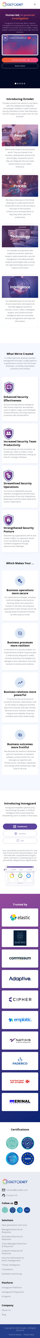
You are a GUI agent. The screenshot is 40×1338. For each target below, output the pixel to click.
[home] (12, 4)
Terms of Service (14, 1335)
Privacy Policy (29, 1335)
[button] (35, 4)
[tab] (20, 827)
